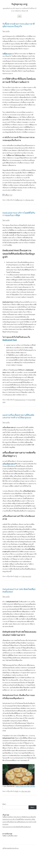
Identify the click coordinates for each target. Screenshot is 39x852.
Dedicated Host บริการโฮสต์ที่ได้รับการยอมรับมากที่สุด (18, 214)
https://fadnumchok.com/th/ (25, 786)
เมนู (19, 16)
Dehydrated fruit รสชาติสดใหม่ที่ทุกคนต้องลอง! (19, 590)
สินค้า (17, 576)
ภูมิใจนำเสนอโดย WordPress (10, 848)
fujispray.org (19, 4)
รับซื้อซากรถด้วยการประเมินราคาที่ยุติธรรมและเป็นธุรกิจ (18, 25)
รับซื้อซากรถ (6, 54)
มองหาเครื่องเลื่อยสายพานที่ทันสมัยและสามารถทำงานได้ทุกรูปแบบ (18, 416)
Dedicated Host (9, 340)
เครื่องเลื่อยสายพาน (8, 464)
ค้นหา (4, 804)
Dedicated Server (20, 400)
